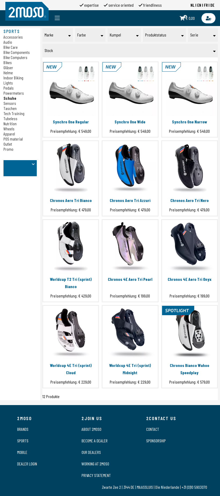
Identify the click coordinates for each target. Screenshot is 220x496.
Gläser (8, 67)
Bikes (7, 62)
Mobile (22, 452)
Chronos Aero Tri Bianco (71, 200)
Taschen (10, 108)
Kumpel (115, 34)
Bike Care (10, 47)
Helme (8, 72)
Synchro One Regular (71, 121)
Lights (8, 82)
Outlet (7, 143)
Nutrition (10, 123)
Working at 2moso (95, 463)
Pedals (8, 87)
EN (199, 5)
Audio (7, 42)
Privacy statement (96, 475)
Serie (194, 34)
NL (192, 5)
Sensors (9, 103)
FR (206, 5)
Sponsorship (156, 440)
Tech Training (13, 113)
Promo (8, 149)
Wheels (8, 128)
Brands (22, 429)
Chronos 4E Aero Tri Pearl (130, 279)
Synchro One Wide (130, 121)
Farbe (81, 34)
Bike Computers (15, 57)
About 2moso (91, 429)
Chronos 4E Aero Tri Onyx (189, 279)
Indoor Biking (13, 77)
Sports (22, 440)
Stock (49, 50)
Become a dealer (95, 440)
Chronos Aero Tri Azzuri (130, 200)
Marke (49, 34)
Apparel (9, 133)
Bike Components (16, 52)
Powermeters (13, 92)
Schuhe (9, 98)
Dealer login (27, 463)
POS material (13, 138)
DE (212, 5)
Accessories (13, 36)
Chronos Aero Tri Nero (189, 200)
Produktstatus (155, 34)
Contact (152, 429)
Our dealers (91, 452)
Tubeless (10, 118)
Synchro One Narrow (189, 121)
